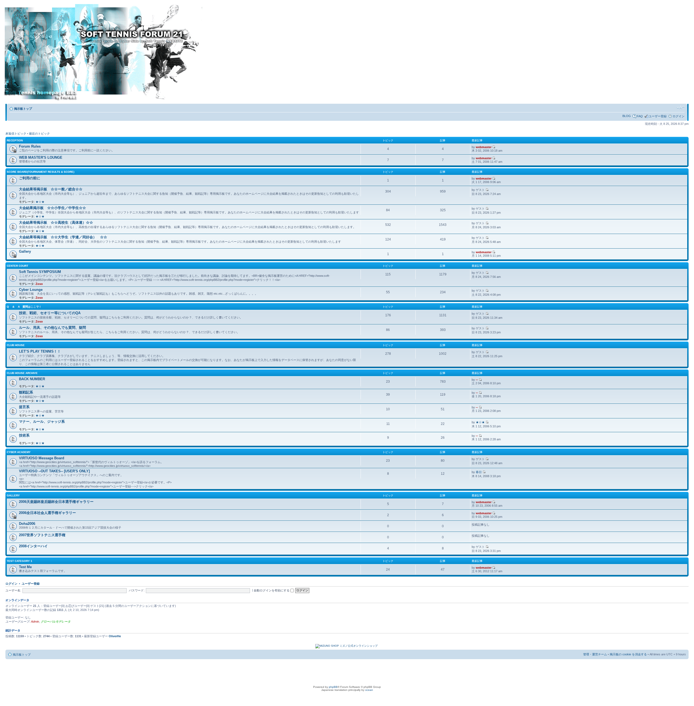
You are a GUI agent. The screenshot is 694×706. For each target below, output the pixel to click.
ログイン (679, 116)
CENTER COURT (17, 265)
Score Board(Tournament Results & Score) (40, 171)
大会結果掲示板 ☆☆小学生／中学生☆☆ (52, 208)
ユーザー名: (13, 590)
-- (477, 379)
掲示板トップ (23, 108)
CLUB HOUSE (16, 345)
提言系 (24, 407)
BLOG (626, 116)
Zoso (39, 283)
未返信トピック (15, 133)
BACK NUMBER (32, 379)
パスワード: (136, 590)
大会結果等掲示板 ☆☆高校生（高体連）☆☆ (56, 222)
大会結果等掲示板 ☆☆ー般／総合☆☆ (50, 189)
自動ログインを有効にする (272, 590)
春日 (479, 472)
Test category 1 (19, 560)
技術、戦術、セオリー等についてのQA (50, 313)
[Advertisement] (245, 53)
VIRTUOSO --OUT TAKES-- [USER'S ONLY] (54, 471)
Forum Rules (30, 146)
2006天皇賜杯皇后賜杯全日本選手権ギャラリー (56, 502)
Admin (35, 621)
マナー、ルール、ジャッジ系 (42, 421)
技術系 (24, 435)
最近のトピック (39, 133)
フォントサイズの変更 (681, 107)
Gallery (25, 251)
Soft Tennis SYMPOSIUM (40, 272)
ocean (369, 689)
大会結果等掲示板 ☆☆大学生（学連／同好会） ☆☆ (63, 237)
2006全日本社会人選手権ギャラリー (47, 513)
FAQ (640, 116)
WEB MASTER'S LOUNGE (40, 157)
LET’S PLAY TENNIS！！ (40, 351)
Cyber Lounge (31, 290)
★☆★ (40, 201)
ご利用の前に (29, 178)
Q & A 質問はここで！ (24, 306)
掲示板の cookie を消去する (628, 654)
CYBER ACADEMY (19, 452)
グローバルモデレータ (55, 621)
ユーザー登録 (658, 116)
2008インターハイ (33, 546)
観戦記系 (26, 392)
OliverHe (115, 636)
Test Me (25, 567)
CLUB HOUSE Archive (22, 373)
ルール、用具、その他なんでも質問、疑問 (52, 328)
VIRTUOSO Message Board (41, 458)
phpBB (333, 686)
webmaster (483, 147)
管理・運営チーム (595, 654)
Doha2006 (27, 524)
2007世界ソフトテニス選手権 (42, 535)
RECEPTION (15, 140)
